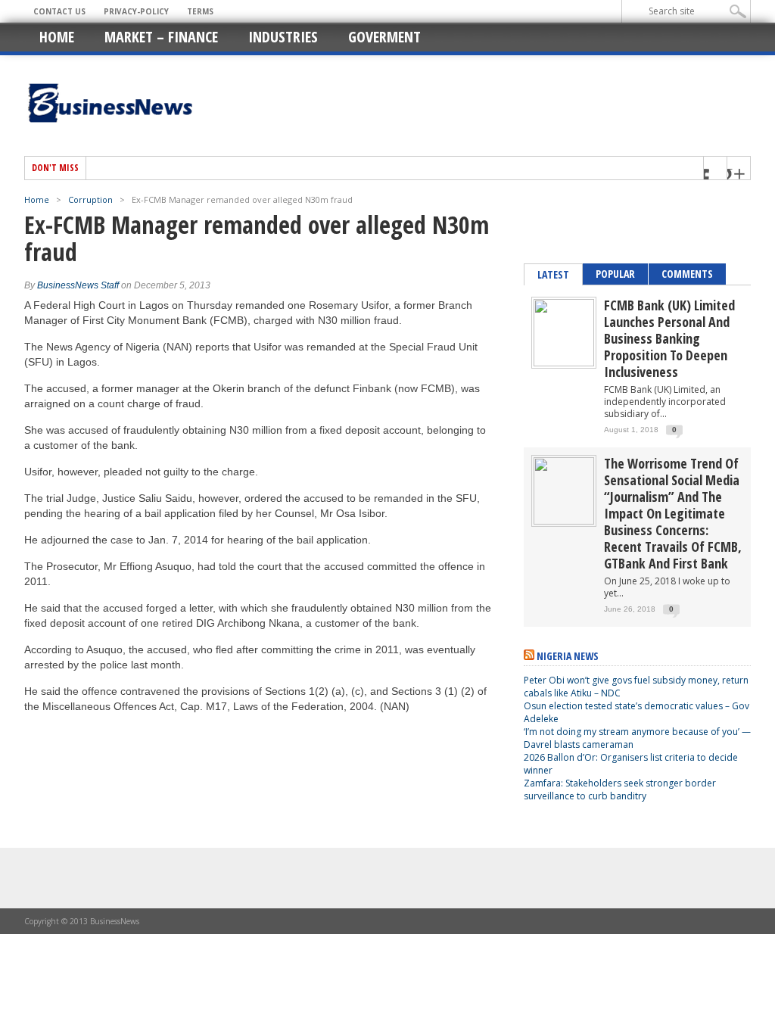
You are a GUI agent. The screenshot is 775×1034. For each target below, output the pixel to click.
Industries (283, 36)
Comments (687, 273)
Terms (200, 11)
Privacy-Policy (136, 11)
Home (56, 36)
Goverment (384, 36)
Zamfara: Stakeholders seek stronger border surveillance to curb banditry (620, 789)
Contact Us (59, 11)
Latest (553, 274)
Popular (615, 273)
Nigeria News (568, 656)
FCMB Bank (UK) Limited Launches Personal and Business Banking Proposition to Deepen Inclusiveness (669, 338)
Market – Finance (161, 36)
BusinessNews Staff (78, 285)
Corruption (90, 199)
